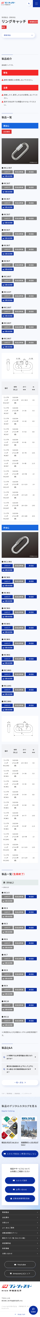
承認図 (31, 566)
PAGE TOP (21, 1314)
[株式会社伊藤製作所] (8, 3)
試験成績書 (8, 176)
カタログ (7, 566)
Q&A (33, 1311)
